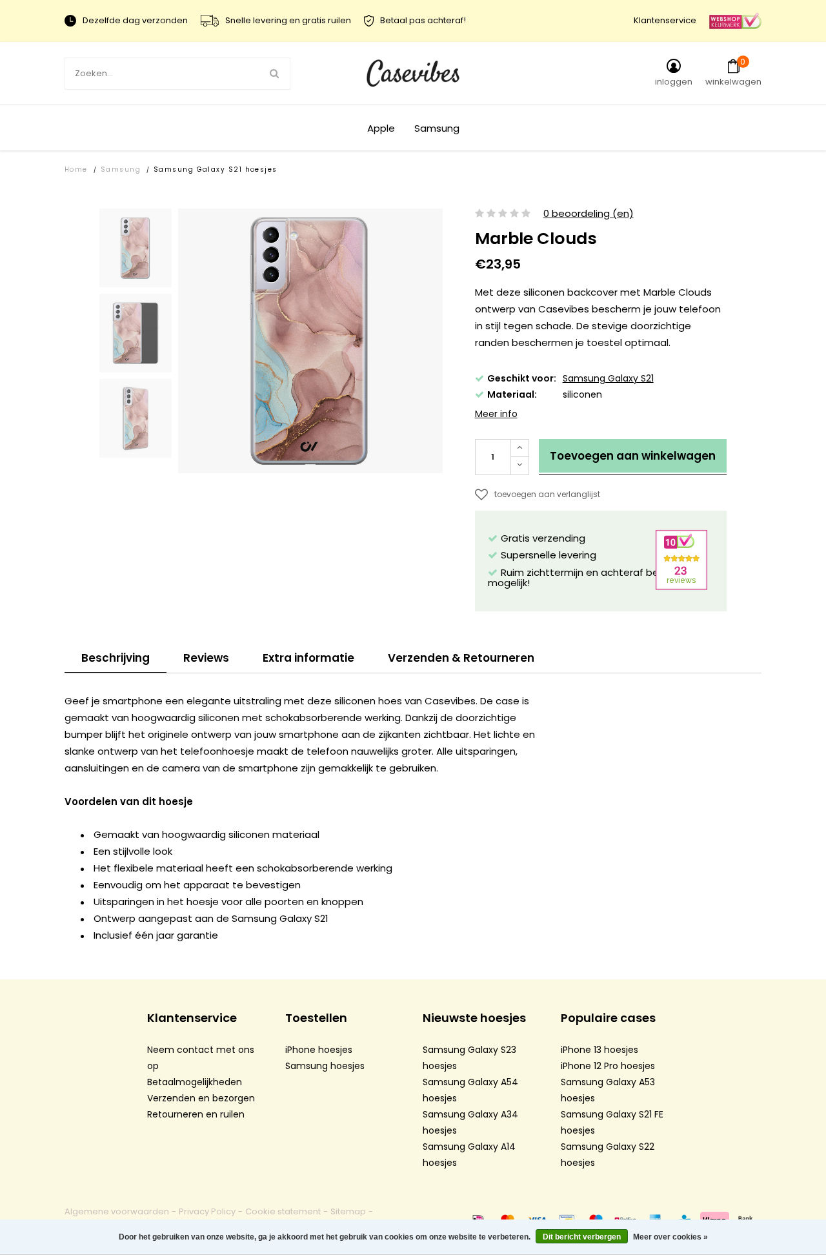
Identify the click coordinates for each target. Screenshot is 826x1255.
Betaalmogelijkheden (194, 1082)
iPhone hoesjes (318, 1049)
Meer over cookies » (670, 1236)
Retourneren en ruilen (196, 1114)
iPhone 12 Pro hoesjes (608, 1065)
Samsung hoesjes (325, 1065)
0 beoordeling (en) (588, 214)
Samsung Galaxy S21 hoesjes (215, 169)
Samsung (436, 128)
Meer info (496, 413)
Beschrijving (115, 658)
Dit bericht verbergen (582, 1236)
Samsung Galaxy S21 (608, 378)
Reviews (206, 658)
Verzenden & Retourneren (461, 658)
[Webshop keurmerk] (735, 20)
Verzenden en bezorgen (201, 1098)
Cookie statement (283, 1211)
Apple (381, 128)
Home (76, 169)
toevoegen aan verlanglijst (547, 494)
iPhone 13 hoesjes (599, 1049)
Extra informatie (308, 658)
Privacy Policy (207, 1211)
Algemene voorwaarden (117, 1211)
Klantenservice (665, 20)
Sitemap (348, 1211)
